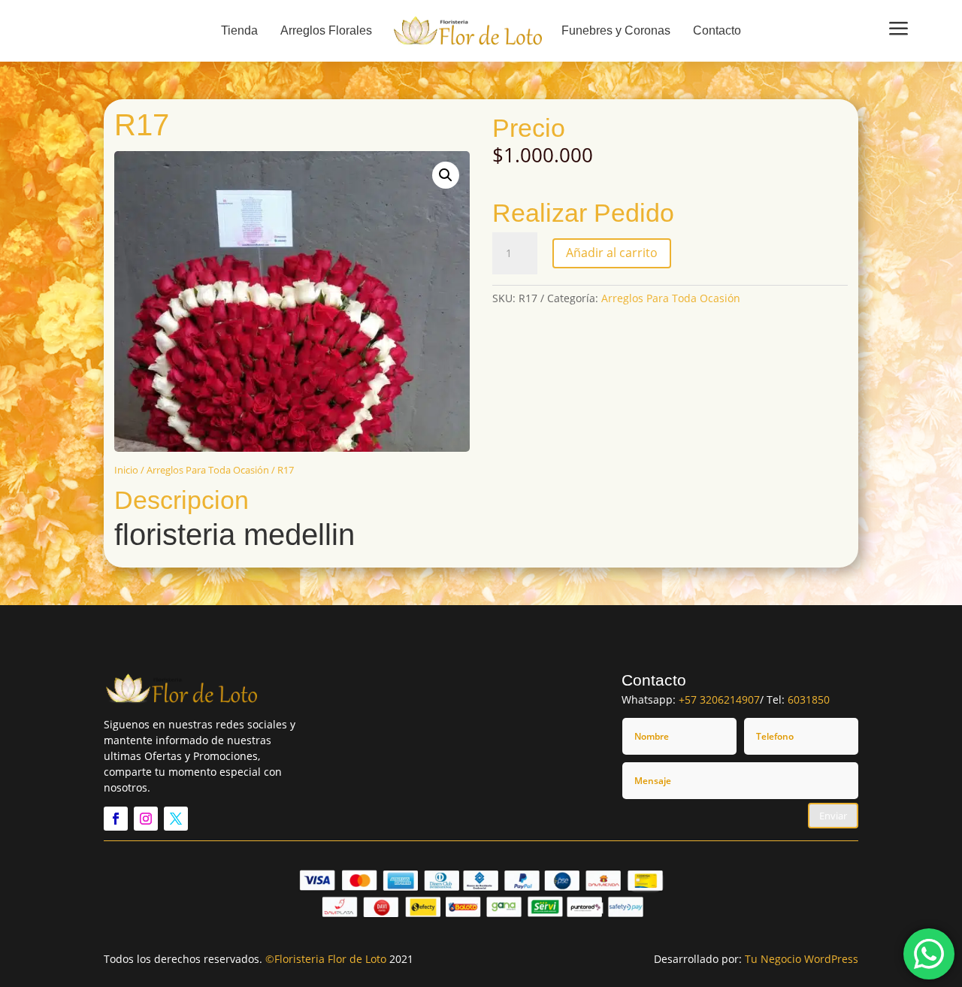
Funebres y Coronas (615, 30)
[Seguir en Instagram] (146, 819)
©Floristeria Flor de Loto (325, 959)
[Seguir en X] (176, 819)
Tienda (239, 30)
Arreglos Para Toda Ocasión (208, 470)
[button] (445, 175)
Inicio (126, 470)
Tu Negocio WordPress (801, 959)
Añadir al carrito (612, 252)
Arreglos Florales (326, 30)
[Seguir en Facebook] (116, 819)
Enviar (833, 815)
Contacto (717, 30)
